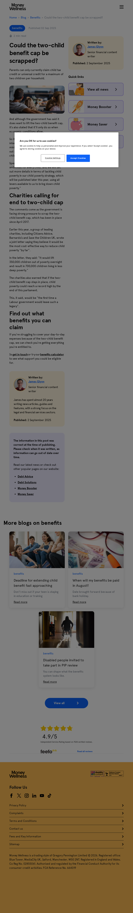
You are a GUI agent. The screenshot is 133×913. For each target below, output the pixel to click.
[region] (66, 149)
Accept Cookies (78, 158)
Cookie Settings (53, 158)
